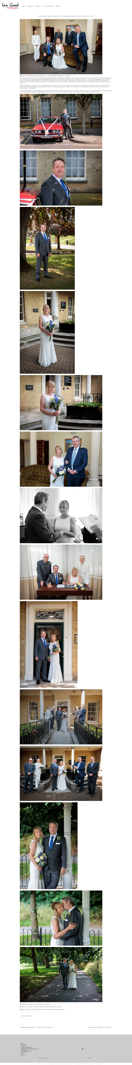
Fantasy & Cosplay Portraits (30, 1049)
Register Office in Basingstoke (99, 80)
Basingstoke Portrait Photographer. (85, 1063)
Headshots (24, 1050)
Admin (89, 1058)
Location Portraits (27, 1048)
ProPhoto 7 (99, 1063)
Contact (58, 6)
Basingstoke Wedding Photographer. (64, 1063)
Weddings (30, 6)
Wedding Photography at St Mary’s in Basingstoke (37, 1027)
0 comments (26, 1016)
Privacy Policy (43, 1058)
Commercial (24, 1052)
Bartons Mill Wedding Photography (100, 1027)
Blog (22, 1053)
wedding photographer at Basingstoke (34, 92)
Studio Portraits (26, 1047)
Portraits (38, 6)
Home (23, 6)
